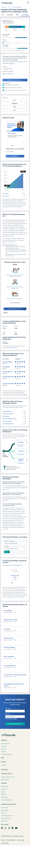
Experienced (6, 196)
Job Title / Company (9, 541)
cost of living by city (17, 565)
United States (4, 7)
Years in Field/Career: (8, 73)
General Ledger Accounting (9, 418)
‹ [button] (4, 132)
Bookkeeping (6, 367)
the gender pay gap (12, 347)
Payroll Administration (9, 376)
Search (7, 552)
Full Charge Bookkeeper (16, 7)
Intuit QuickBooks (7, 371)
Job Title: (7, 708)
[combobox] (15, 69)
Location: (5, 66)
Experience (14, 103)
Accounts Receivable (8, 383)
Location (6, 546)
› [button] (25, 132)
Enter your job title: (15, 302)
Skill (14, 107)
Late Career (5, 193)
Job (9, 7)
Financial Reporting (7, 411)
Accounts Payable (7, 362)
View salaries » (20, 445)
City (15, 100)
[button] (2, 14)
